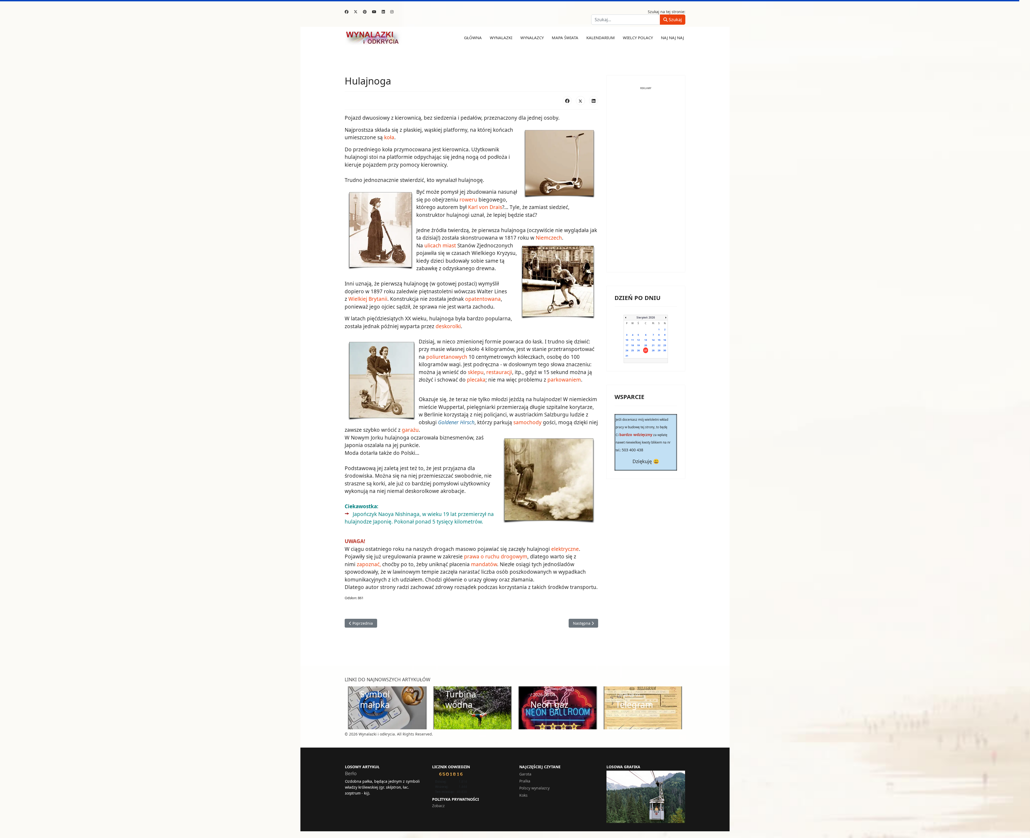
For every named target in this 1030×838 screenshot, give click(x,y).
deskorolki (448, 326)
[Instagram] (391, 11)
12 (638, 340)
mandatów (484, 564)
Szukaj (675, 20)
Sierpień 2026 (646, 317)
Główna (473, 37)
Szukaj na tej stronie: (666, 11)
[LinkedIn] (593, 100)
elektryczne (565, 549)
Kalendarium (600, 37)
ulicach (432, 245)
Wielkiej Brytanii (367, 298)
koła (389, 137)
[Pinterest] (365, 11)
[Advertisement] (646, 183)
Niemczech (549, 237)
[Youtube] (374, 11)
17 (627, 345)
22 (659, 345)
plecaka (476, 379)
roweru (468, 199)
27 (645, 350)
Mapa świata (565, 37)
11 (632, 340)
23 (664, 345)
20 (645, 345)
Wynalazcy (532, 37)
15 (659, 340)
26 (638, 350)
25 (632, 350)
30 (664, 350)
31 (627, 355)
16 (664, 340)
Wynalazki (501, 37)
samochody (527, 422)
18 (632, 345)
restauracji (499, 372)
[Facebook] (346, 11)
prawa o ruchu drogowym (495, 556)
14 (653, 340)
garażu (410, 429)
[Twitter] (356, 11)
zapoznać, (369, 564)
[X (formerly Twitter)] (580, 100)
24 (627, 350)
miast (449, 245)
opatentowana (483, 298)
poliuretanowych (446, 356)
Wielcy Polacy (638, 37)
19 (638, 345)
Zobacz (438, 805)
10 (627, 340)
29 (659, 350)
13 (645, 340)
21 (653, 345)
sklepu (476, 372)
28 (653, 350)
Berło (351, 773)
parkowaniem (564, 379)
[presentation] (350, 708)
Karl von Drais (485, 207)
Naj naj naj (672, 37)
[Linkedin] (383, 11)
